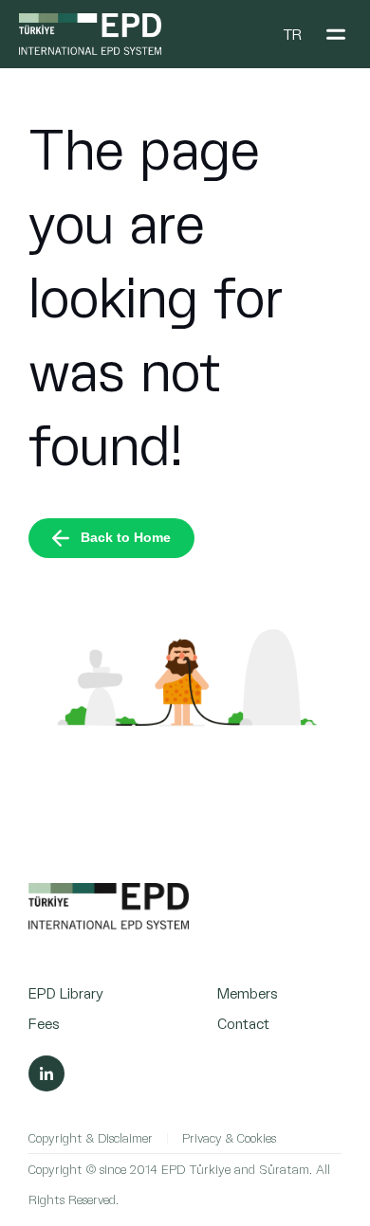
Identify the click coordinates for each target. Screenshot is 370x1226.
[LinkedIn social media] (46, 1073)
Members (247, 992)
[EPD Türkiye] (108, 924)
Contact (243, 1023)
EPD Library (65, 992)
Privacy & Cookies (229, 1137)
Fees (44, 1023)
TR (292, 34)
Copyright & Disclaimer (90, 1137)
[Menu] (336, 34)
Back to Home (126, 537)
